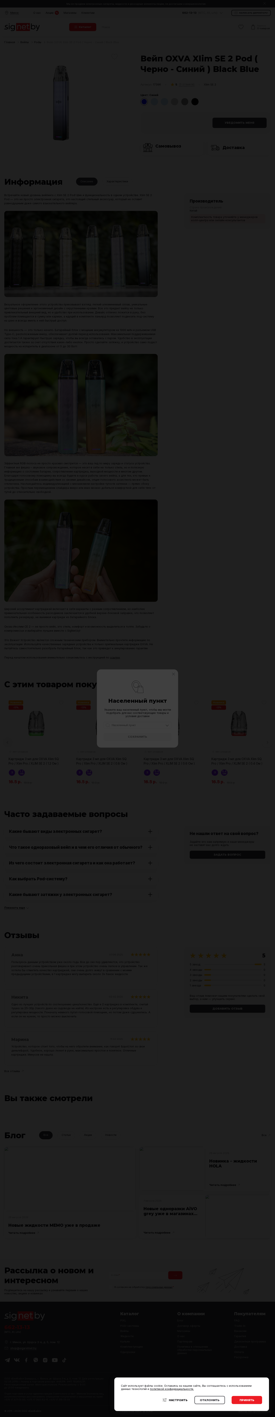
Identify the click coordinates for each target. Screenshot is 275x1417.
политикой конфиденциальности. (172, 1389)
